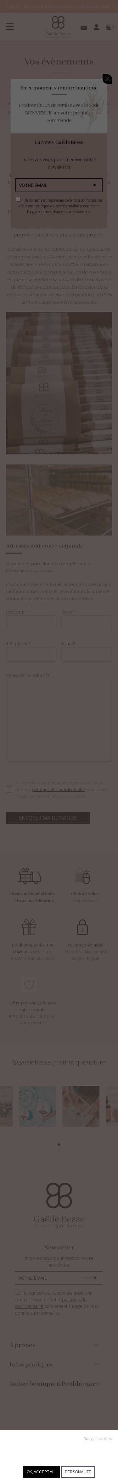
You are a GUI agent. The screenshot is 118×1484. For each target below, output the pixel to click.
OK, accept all (42, 1472)
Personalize (78, 1472)
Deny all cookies (97, 1439)
